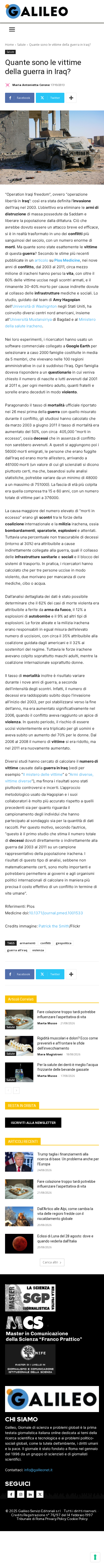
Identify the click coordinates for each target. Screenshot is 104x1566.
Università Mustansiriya (31, 319)
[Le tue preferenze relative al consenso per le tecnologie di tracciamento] (95, 1557)
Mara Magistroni (50, 1054)
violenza (38, 950)
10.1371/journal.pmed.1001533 (56, 913)
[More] (71, 98)
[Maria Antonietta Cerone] (8, 84)
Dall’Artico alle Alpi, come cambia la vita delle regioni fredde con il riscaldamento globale (65, 1214)
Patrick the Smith (54, 926)
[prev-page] (8, 1090)
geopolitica (63, 943)
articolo (41, 260)
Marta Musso (47, 1023)
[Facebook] (11, 1494)
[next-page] (16, 1090)
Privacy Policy (55, 1519)
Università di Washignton (34, 306)
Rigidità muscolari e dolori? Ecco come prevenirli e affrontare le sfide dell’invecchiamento (67, 1043)
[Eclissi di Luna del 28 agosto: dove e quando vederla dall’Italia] (19, 1244)
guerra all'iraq (17, 950)
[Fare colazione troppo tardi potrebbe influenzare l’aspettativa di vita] (19, 1019)
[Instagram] (20, 1494)
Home (9, 44)
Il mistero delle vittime (43, 774)
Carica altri (50, 1262)
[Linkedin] (30, 1494)
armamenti (27, 943)
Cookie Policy (77, 1519)
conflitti (45, 943)
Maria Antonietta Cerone (31, 85)
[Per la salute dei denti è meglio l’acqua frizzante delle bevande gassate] (19, 1072)
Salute (21, 44)
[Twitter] (39, 1494)
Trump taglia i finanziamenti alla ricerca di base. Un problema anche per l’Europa (68, 1159)
